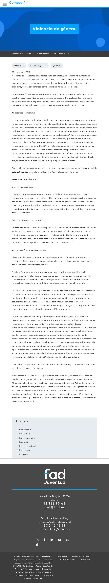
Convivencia (25, 430)
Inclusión (23, 454)
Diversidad (24, 434)
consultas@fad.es (54, 529)
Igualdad (57, 66)
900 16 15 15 (54, 525)
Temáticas (22, 421)
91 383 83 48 (55, 503)
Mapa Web (85, 560)
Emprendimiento (27, 438)
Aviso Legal (62, 556)
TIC (21, 426)
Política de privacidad (80, 556)
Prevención (24, 450)
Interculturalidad (27, 446)
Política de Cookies (68, 560)
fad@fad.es (54, 507)
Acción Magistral (38, 66)
